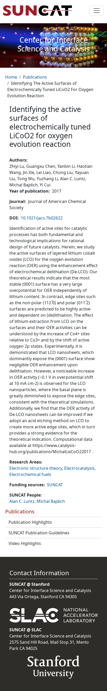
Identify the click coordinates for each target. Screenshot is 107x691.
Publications (35, 77)
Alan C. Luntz (22, 501)
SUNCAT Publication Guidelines (39, 533)
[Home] (39, 10)
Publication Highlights (30, 522)
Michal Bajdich (51, 501)
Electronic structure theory (35, 468)
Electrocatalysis (79, 468)
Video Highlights (25, 543)
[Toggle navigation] (96, 10)
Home (11, 77)
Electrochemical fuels (30, 474)
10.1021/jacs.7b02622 (42, 218)
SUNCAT (55, 485)
